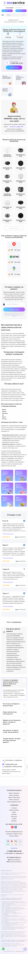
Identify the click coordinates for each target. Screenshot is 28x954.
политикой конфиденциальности (12, 315)
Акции (14, 812)
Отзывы (14, 818)
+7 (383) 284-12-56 (21, 10)
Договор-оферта (14, 836)
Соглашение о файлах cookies (14, 833)
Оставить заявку (14, 67)
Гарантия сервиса (14, 810)
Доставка (14, 814)
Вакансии (14, 821)
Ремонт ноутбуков (14, 795)
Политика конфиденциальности (14, 831)
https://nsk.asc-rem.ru (8, 943)
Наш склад (14, 816)
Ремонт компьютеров (14, 797)
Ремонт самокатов (14, 799)
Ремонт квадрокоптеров (14, 801)
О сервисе (14, 808)
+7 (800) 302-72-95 (7, 10)
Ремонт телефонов (14, 793)
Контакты (14, 848)
